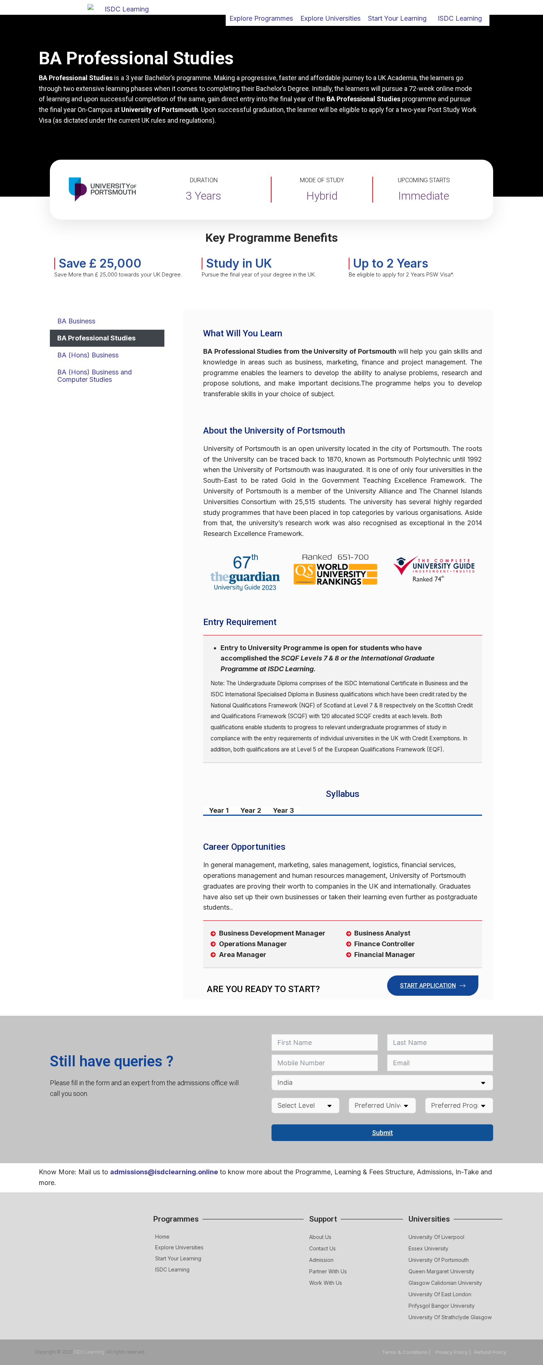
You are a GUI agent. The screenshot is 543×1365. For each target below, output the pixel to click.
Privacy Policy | (453, 1352)
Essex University (428, 1248)
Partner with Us (328, 1271)
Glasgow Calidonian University (445, 1283)
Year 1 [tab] (219, 810)
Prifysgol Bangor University (442, 1306)
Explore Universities (179, 1247)
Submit (382, 1133)
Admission (321, 1260)
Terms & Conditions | (407, 1352)
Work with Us (325, 1283)
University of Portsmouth (439, 1260)
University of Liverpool (436, 1237)
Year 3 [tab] (283, 810)
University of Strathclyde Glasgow (450, 1317)
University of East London (440, 1294)
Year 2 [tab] (250, 810)
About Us (320, 1237)
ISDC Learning (460, 18)
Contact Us (322, 1248)
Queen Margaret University (441, 1271)
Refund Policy (490, 1352)
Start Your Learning (178, 1258)
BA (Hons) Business (88, 355)
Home (162, 1236)
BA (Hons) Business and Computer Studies (94, 375)
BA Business (76, 321)
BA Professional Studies (96, 338)
